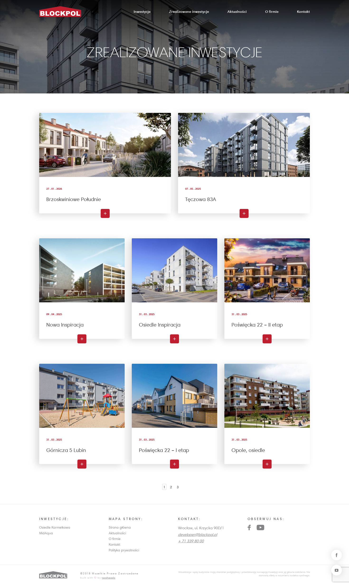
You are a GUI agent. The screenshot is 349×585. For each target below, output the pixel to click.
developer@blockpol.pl (197, 534)
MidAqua (46, 533)
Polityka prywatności (124, 550)
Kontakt (303, 11)
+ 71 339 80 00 (191, 541)
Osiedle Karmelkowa (54, 527)
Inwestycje (142, 11)
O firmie (271, 11)
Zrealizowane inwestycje (189, 11)
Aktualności (237, 11)
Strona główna (120, 527)
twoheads (108, 577)
